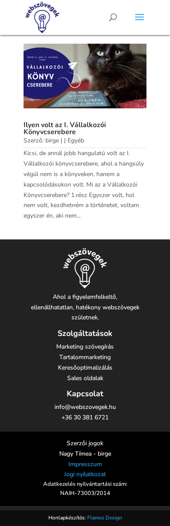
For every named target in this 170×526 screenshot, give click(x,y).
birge (52, 140)
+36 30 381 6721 (85, 417)
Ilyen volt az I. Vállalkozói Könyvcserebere (65, 128)
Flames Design (104, 517)
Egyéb (76, 140)
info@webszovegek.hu (85, 407)
